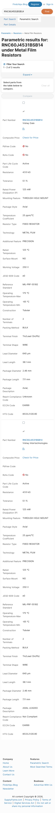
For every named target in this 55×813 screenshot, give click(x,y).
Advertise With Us (43, 785)
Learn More (8, 770)
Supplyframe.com (13, 799)
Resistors (17, 33)
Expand (27, 75)
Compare (27, 96)
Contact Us (8, 774)
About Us (7, 766)
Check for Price (30, 137)
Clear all (45, 85)
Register (35, 4)
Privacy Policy (32, 799)
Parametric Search (39, 763)
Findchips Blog (20, 4)
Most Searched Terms (41, 766)
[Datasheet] (24, 129)
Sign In (49, 4)
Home (6, 763)
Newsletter (8, 788)
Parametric (6, 33)
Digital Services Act (24, 803)
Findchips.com (4, 4)
